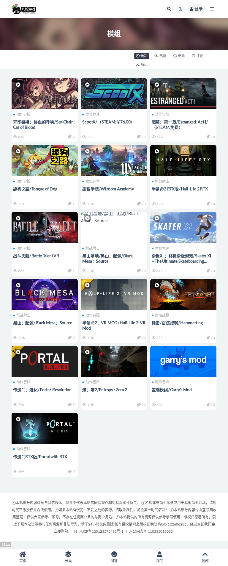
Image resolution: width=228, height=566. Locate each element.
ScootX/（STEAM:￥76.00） (108, 122)
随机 (144, 65)
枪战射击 (162, 181)
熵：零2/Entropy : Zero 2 (104, 390)
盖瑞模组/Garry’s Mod (172, 390)
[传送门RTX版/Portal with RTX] (44, 427)
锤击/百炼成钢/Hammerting (177, 323)
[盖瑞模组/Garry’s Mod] (183, 360)
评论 (199, 56)
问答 (114, 561)
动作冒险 (23, 114)
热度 (163, 56)
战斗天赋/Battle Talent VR (36, 256)
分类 (68, 561)
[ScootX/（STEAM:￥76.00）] (113, 93)
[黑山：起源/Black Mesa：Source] (44, 293)
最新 (144, 56)
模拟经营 (93, 181)
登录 (198, 9)
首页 (22, 561)
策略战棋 (162, 315)
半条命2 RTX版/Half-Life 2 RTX (180, 189)
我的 (159, 561)
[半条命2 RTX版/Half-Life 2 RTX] (183, 159)
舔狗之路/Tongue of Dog (35, 189)
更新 (181, 56)
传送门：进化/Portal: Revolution (42, 390)
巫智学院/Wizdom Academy (108, 189)
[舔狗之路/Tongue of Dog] (44, 159)
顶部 (205, 561)
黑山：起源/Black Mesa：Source (42, 323)
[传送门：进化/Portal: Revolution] (44, 360)
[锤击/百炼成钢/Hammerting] (183, 293)
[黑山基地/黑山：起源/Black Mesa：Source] (113, 217)
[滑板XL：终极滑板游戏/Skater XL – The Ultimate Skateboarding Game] (183, 226)
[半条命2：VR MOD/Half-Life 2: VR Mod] (113, 293)
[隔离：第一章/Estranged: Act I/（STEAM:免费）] (183, 93)
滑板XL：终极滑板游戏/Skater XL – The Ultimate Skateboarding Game (182, 261)
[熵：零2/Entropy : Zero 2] (113, 363)
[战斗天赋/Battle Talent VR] (44, 226)
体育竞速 (93, 114)
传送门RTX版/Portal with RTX (40, 457)
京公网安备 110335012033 (151, 531)
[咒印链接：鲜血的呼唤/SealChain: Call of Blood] (44, 93)
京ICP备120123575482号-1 (101, 531)
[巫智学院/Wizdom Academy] (113, 159)
